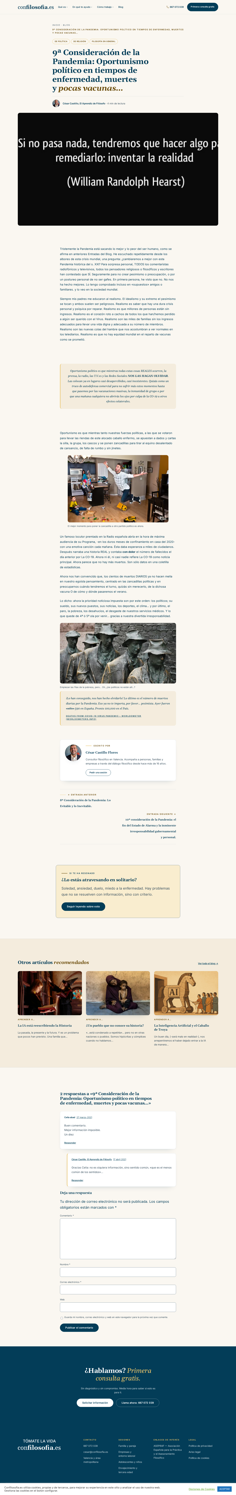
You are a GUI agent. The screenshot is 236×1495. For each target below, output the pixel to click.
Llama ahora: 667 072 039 (138, 1402)
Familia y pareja (127, 1445)
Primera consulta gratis (202, 7)
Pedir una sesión (98, 772)
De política (61, 41)
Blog (66, 25)
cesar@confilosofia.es (95, 1452)
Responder (70, 1142)
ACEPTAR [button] (224, 1489)
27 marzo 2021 (84, 1117)
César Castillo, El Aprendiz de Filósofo (92, 1159)
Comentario (67, 1215)
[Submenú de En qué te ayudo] (91, 7)
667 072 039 (177, 7)
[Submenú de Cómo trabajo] (113, 7)
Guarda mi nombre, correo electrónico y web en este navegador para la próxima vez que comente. (116, 1317)
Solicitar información (95, 1402)
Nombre (65, 1264)
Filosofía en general (104, 41)
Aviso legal (194, 1452)
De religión (79, 41)
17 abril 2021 (119, 1159)
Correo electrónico (70, 1282)
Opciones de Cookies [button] (202, 1489)
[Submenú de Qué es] (67, 7)
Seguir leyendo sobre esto (83, 906)
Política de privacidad (200, 1445)
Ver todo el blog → (208, 963)
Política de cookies (199, 1458)
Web (62, 1299)
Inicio (56, 25)
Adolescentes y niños (130, 1462)
